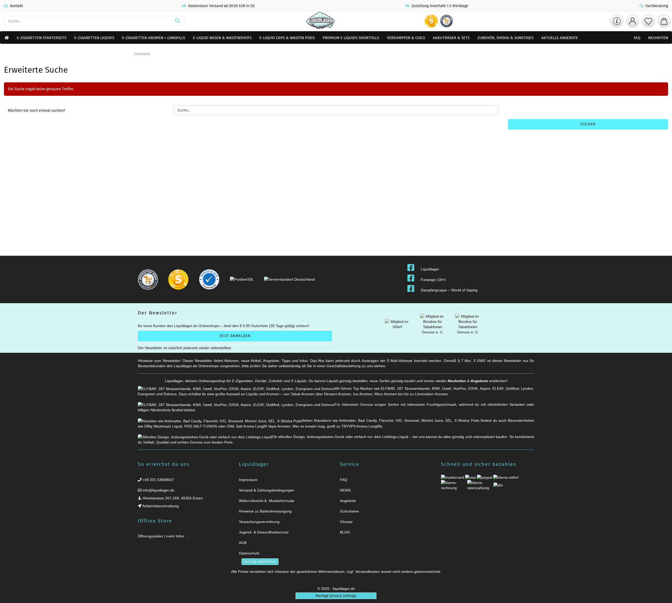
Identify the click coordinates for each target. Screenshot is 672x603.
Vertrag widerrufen (260, 561)
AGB (242, 543)
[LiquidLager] (320, 21)
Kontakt (16, 6)
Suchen (588, 124)
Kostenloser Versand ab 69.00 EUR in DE (221, 6)
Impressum (248, 480)
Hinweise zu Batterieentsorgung (265, 511)
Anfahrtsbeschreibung (160, 506)
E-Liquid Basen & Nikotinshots (222, 37)
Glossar (346, 522)
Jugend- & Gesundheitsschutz (264, 532)
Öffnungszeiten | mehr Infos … (163, 536)
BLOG (345, 532)
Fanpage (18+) (433, 280)
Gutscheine (349, 511)
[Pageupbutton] (661, 595)
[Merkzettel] (648, 21)
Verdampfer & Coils (406, 37)
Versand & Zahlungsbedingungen (266, 490)
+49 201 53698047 (157, 480)
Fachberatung (656, 6)
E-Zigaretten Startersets (41, 37)
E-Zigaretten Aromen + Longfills (153, 37)
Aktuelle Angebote (559, 37)
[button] (632, 21)
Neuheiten (658, 37)
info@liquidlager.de (157, 490)
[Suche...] (177, 21)
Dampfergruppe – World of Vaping (449, 290)
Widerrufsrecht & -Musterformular (267, 501)
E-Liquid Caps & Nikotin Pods (287, 37)
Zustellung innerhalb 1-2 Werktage (439, 6)
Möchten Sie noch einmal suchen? (36, 110)
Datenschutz (249, 553)
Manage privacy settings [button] (336, 596)
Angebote (479, 381)
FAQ (637, 37)
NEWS (345, 490)
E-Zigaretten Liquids (94, 37)
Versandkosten (367, 571)
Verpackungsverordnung (259, 522)
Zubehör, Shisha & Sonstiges (505, 37)
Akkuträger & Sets (451, 37)
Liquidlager (430, 269)
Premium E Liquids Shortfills (351, 37)
